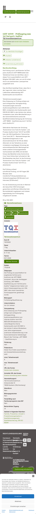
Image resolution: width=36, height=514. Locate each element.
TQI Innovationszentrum (12, 237)
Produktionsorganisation (12, 416)
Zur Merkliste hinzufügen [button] (14, 51)
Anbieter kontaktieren (12, 60)
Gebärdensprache (23, 12)
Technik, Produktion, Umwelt (14, 414)
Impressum (31, 510)
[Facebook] (25, 440)
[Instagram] (29, 440)
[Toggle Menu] (31, 11)
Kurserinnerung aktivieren (14, 64)
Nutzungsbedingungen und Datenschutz (16, 511)
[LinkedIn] (25, 444)
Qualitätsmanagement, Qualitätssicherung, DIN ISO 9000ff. (13, 420)
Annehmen (18, 496)
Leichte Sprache (9, 12)
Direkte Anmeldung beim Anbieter (15, 375)
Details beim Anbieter (11, 370)
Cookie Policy (4, 511)
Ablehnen (18, 501)
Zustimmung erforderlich (23, 469)
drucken (8, 55)
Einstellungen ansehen (18, 506)
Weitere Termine (11, 261)
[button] (33, 476)
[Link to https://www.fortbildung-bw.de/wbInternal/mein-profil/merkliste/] (5, 17)
